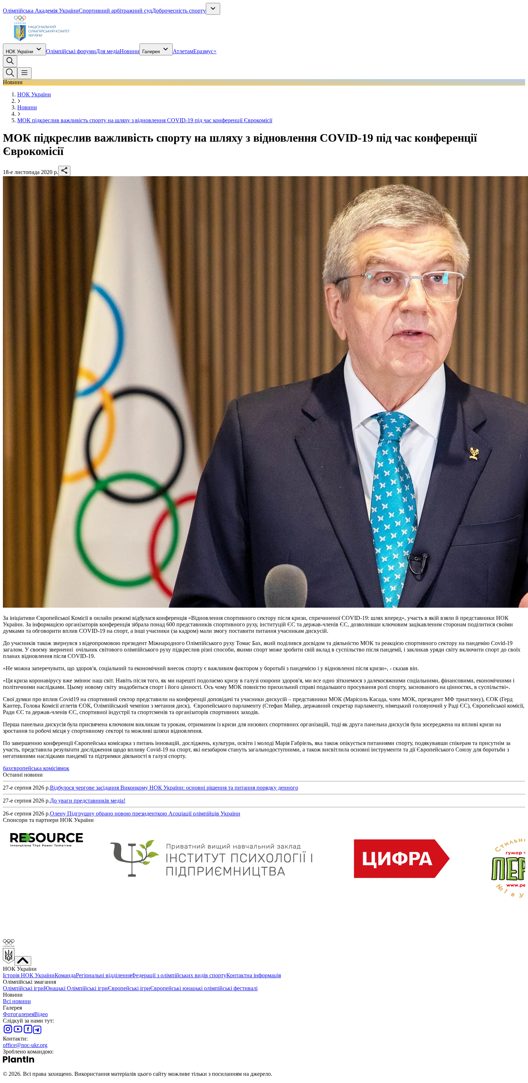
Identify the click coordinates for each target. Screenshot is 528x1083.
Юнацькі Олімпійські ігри (76, 988)
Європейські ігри (129, 988)
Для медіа (108, 51)
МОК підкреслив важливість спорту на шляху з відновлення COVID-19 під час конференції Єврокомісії (144, 120)
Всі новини (17, 1001)
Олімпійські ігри (23, 988)
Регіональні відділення (103, 975)
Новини (129, 51)
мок (64, 768)
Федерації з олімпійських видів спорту (178, 975)
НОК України (19, 51)
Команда (65, 975)
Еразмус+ (205, 51)
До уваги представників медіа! (87, 801)
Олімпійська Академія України (41, 11)
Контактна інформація (253, 975)
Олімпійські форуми (71, 51)
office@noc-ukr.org (25, 1045)
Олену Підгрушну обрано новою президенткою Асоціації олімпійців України (145, 813)
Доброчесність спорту (179, 11)
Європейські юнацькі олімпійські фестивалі (204, 988)
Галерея (151, 51)
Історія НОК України (29, 975)
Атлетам (183, 51)
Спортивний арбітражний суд (115, 11)
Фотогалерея (18, 1014)
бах (7, 768)
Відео (41, 1014)
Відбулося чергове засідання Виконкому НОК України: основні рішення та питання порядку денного (174, 788)
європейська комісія (35, 768)
